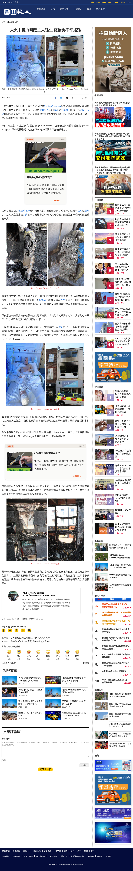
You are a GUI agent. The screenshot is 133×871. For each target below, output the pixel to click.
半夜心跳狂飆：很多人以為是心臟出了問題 (123, 394)
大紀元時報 (52, 856)
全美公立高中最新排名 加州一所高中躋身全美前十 (123, 207)
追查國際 (17, 856)
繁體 (129, 2)
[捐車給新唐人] (113, 92)
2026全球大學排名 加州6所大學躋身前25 (123, 439)
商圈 (116, 2)
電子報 (122, 2)
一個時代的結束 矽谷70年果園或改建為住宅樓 (123, 311)
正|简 (84, 98)
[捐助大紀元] (113, 818)
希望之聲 (64, 856)
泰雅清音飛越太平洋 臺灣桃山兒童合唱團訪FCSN (123, 252)
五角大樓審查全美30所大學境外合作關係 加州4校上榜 (123, 297)
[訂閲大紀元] (113, 770)
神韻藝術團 (40, 856)
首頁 (3, 22)
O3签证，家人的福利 (123, 511)
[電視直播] (113, 842)
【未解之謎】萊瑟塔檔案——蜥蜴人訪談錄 (123, 409)
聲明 (60, 327)
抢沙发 (86, 663)
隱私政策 (37, 851)
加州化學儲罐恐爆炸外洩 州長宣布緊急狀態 (123, 527)
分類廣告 (78, 9)
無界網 (108, 856)
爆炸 (65, 110)
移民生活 (64, 9)
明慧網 (91, 856)
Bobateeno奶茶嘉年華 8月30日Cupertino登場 (122, 341)
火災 (82, 110)
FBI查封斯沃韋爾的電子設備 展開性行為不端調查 (123, 282)
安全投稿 (47, 851)
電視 (92, 2)
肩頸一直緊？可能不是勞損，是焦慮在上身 (123, 424)
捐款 (110, 2)
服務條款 (26, 851)
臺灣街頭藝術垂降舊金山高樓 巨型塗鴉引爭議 (123, 326)
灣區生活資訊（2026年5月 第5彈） (122, 498)
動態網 (99, 856)
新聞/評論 (41, 9)
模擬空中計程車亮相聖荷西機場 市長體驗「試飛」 (123, 222)
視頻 (89, 9)
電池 (56, 110)
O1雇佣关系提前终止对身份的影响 (123, 483)
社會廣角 (11, 22)
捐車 (104, 2)
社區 (53, 9)
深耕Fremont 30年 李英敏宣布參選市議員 (123, 468)
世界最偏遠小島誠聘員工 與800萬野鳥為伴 (30, 638)
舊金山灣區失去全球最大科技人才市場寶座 (123, 237)
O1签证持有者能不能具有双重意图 (123, 453)
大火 (25, 214)
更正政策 (16, 851)
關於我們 (6, 851)
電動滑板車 (45, 110)
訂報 (98, 2)
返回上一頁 (45, 769)
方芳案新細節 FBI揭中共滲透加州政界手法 (122, 267)
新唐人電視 (28, 856)
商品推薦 (100, 9)
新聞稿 (42, 300)
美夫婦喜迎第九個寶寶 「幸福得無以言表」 (31, 641)
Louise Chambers (52, 106)
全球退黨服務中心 (78, 856)
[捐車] (113, 382)
